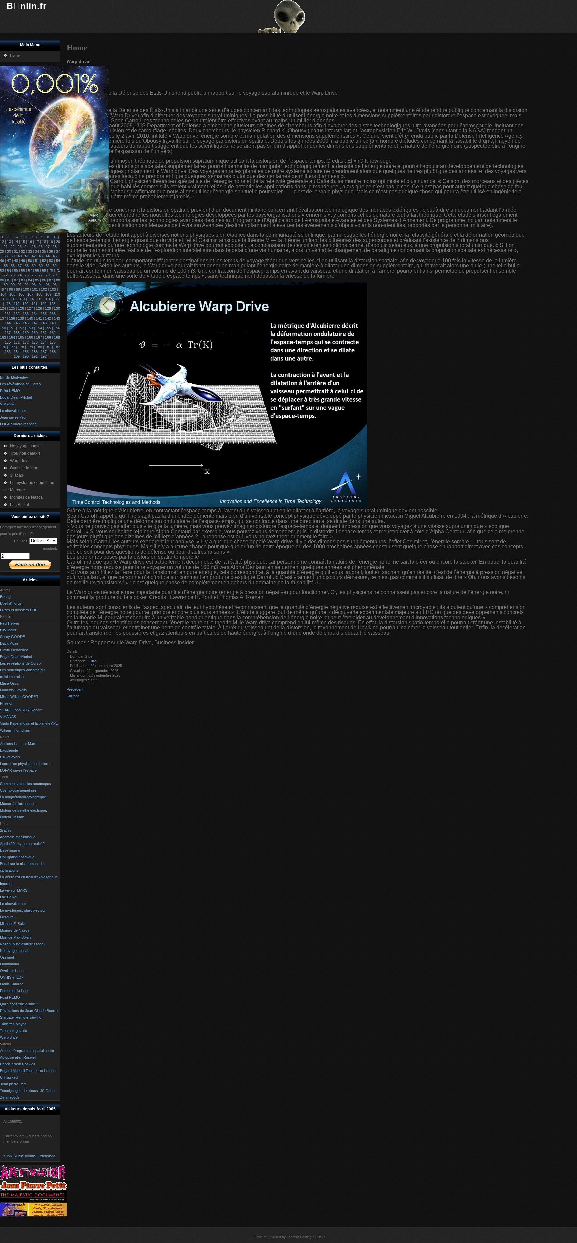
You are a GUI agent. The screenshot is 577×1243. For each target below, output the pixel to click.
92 (27, 285)
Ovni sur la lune (12, 971)
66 (23, 270)
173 (35, 342)
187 (44, 352)
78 (48, 275)
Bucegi (5, 597)
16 (30, 242)
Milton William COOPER (19, 697)
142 (48, 318)
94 (41, 285)
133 (26, 314)
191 (35, 356)
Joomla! (293, 1237)
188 (53, 352)
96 (55, 285)
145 (17, 323)
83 (23, 280)
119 (16, 304)
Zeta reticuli (9, 1097)
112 (13, 299)
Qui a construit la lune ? (19, 1004)
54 (58, 261)
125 (12, 308)
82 (16, 280)
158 (17, 333)
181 (48, 347)
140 (30, 318)
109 (48, 294)
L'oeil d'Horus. (11, 603)
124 (3, 308)
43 (41, 256)
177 (12, 347)
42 (34, 256)
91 (20, 285)
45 (55, 256)
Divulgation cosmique (17, 857)
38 (6, 256)
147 (35, 323)
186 (35, 352)
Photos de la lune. (14, 991)
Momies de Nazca (14, 930)
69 (44, 270)
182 (57, 347)
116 (48, 299)
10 (48, 237)
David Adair (9, 643)
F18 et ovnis (10, 757)
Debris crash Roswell (17, 1064)
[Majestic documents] (33, 1200)
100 (26, 289)
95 (48, 285)
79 (55, 275)
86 (44, 280)
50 (30, 261)
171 (17, 342)
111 (5, 299)
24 (27, 247)
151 (12, 328)
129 (48, 308)
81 (9, 280)
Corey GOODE (12, 637)
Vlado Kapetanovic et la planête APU (29, 723)
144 (8, 323)
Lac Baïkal (8, 897)
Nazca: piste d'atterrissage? (22, 944)
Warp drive (9, 1037)
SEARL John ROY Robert (21, 710)
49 (23, 261)
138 (12, 318)
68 (37, 270)
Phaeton (6, 703)
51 (37, 261)
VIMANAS (8, 717)
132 (17, 314)
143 (57, 318)
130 (57, 308)
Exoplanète (9, 750)
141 (39, 318)
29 (2, 251)
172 (26, 342)
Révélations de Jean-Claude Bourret (29, 1011)
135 (44, 314)
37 (58, 251)
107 (30, 294)
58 (27, 266)
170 (8, 342)
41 (27, 256)
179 (30, 347)
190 (26, 356)
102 (44, 289)
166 (30, 337)
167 (39, 337)
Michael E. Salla (12, 924)
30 (9, 251)
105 (12, 294)
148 (44, 323)
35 (44, 251)
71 (58, 270)
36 (51, 251)
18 (44, 242)
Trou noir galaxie (13, 1031)
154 (39, 328)
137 (3, 318)
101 (35, 289)
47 (9, 261)
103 (53, 289)
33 (30, 251)
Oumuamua (9, 964)
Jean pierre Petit (13, 1084)
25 (34, 247)
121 (34, 304)
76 (34, 275)
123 (52, 304)
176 (3, 347)
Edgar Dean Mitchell (16, 657)
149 (53, 323)
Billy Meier (8, 630)
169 (57, 337)
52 (44, 261)
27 (48, 247)
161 (44, 333)
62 (55, 266)
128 (39, 308)
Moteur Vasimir (12, 817)
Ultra (93, 661)
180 (39, 347)
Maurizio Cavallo (13, 690)
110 (57, 294)
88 (58, 280)
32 (23, 251)
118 (8, 304)
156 (57, 328)
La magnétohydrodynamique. (23, 797)
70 (51, 270)
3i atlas (5, 830)
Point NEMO (10, 997)
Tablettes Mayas (13, 1024)
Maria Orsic (9, 683)
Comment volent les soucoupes (25, 784)
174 (44, 342)
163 (3, 337)
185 (26, 352)
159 (26, 333)
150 (3, 328)
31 (16, 251)
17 (37, 242)
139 (21, 318)
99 (18, 289)
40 (20, 256)
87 (51, 280)
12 (2, 242)
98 (11, 289)
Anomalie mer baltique (17, 837)
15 (23, 242)
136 (53, 314)
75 (27, 275)
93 (34, 285)
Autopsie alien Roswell (18, 1057)
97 (4, 289)
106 (21, 294)
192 (44, 356)
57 (20, 266)
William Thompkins (15, 730)
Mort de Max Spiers (16, 937)
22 (13, 247)
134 (35, 314)
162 (53, 333)
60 (41, 266)
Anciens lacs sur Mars (18, 744)
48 (16, 261)
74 (20, 275)
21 (6, 247)
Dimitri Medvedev (14, 650)
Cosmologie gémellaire (18, 790)
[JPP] (33, 1188)
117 (57, 299)
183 (8, 352)
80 (2, 280)
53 (51, 261)
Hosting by (308, 1237)
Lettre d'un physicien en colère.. (25, 764)
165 (21, 337)
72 (6, 275)
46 (2, 261)
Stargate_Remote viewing (20, 1017)
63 (2, 270)
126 (21, 308)
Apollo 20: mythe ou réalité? (22, 844)
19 (51, 242)
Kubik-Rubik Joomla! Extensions (29, 1156)
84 (30, 280)
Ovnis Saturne (11, 984)
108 (39, 294)
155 (48, 328)
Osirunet (7, 957)
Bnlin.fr (27, 6)
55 (6, 266)
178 (21, 347)
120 (25, 304)
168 (48, 337)
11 (55, 237)
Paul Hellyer (9, 623)
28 (55, 247)
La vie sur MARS (13, 890)
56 (13, 266)
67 (30, 270)
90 (13, 285)
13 (9, 242)
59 (34, 266)
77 (41, 275)
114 (31, 299)
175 (53, 342)
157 (8, 333)
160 (35, 333)
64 (9, 270)
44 (48, 256)
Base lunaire (10, 850)
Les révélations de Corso (20, 663)
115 (39, 299)
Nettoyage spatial (14, 951)
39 (13, 256)
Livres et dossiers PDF (18, 610)
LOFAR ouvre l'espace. (19, 770)
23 (20, 247)
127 (30, 308)
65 (16, 270)
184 (17, 352)
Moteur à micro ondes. (18, 804)
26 (41, 247)
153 (30, 328)
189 (17, 356)
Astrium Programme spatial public (27, 1051)
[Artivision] (33, 1179)
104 (3, 294)
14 (16, 242)
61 (48, 266)
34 (37, 251)
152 (21, 328)
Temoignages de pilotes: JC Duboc (28, 1091)
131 (8, 314)
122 (43, 304)
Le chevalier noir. (13, 904)
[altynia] (33, 1215)
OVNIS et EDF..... (14, 977)
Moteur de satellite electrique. (23, 810)
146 (26, 323)
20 (58, 242)
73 (13, 275)
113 (22, 299)
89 (6, 285)
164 (12, 337)
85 (37, 280)
